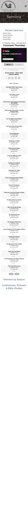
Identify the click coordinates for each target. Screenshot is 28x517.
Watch (9, 64)
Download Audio (14, 70)
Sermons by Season (14, 279)
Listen (19, 64)
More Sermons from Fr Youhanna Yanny (13, 68)
